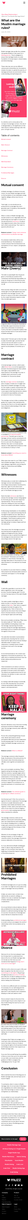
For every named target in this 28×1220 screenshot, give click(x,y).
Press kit (4, 1200)
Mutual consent (6, 139)
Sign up (16, 1195)
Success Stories (18, 1200)
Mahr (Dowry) (5, 145)
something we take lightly (9, 973)
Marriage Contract (7, 150)
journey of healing (18, 975)
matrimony (16, 221)
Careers (4, 1197)
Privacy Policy (17, 1209)
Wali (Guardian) (6, 161)
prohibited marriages (20, 920)
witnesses (13, 496)
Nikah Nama (8, 367)
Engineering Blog (6, 1202)
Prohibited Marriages (7, 173)
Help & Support (6, 1207)
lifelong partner (6, 55)
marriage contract (11, 382)
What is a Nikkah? (17, 750)
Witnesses (4, 156)
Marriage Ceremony (7, 167)
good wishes (5, 810)
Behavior (4, 1213)
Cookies (16, 1211)
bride (11, 605)
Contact (4, 1211)
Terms (15, 1207)
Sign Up (14, 105)
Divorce (3, 178)
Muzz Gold (17, 1197)
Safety (3, 1209)
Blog (3, 1195)
